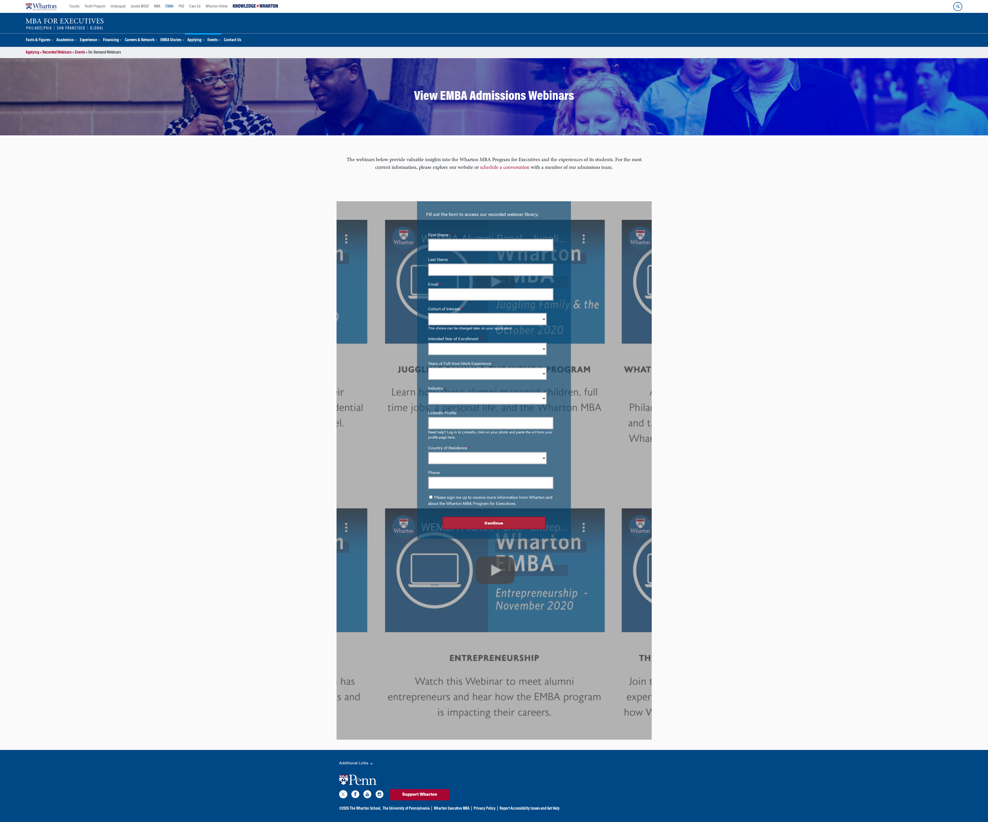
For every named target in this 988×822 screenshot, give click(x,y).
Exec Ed (194, 6)
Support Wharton (419, 795)
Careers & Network (139, 40)
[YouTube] (367, 795)
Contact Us (232, 40)
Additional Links (354, 763)
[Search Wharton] (957, 6)
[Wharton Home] (41, 6)
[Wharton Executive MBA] (65, 23)
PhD (181, 6)
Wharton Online (217, 6)
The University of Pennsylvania (406, 809)
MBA (157, 6)
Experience (88, 40)
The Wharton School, (365, 809)
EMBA (169, 6)
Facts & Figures (38, 40)
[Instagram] (379, 795)
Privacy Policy (485, 809)
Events (212, 40)
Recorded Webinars (57, 52)
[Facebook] (355, 795)
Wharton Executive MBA (452, 809)
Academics (65, 40)
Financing (111, 40)
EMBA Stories (170, 40)
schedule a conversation (505, 167)
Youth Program (95, 6)
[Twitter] (343, 795)
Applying (194, 40)
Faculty (74, 6)
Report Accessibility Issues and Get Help (529, 809)
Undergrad (118, 6)
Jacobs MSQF (140, 6)
